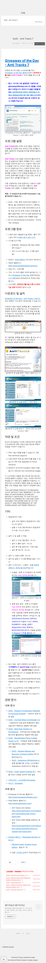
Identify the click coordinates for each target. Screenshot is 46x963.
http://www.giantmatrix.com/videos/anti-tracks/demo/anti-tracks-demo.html (26, 814)
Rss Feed (10, 960)
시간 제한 (12, 278)
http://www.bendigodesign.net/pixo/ (23, 266)
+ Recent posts (7, 947)
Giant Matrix (20, 260)
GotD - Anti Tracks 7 (11, 20)
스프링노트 (20, 852)
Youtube (29, 960)
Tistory (21, 957)
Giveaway (18, 871)
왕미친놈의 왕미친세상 (15, 905)
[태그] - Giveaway (15, 783)
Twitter (18, 960)
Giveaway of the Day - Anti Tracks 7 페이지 (22, 298)
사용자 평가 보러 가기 (26, 237)
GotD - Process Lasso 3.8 (14, 889)
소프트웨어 (9, 871)
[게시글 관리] (15, 862)
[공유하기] (13, 862)
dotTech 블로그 (14, 837)
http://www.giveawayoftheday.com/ (22, 797)
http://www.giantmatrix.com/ (20, 803)
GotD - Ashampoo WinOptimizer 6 (25, 760)
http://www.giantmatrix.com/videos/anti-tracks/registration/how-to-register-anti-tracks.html (26, 829)
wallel (33, 957)
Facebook (24, 960)
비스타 (15, 688)
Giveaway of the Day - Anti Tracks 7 (22, 63)
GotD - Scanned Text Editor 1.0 (16, 875)
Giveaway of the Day (20, 275)
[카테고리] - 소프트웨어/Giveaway (22, 780)
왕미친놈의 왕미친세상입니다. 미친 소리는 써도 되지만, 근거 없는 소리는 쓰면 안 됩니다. (18, 910)
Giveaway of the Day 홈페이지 (17, 73)
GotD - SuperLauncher (13, 882)
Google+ (35, 960)
